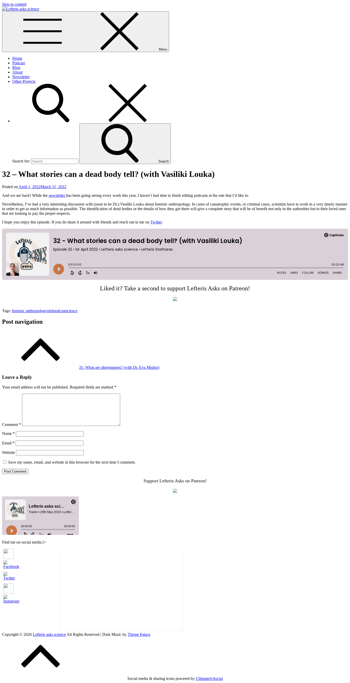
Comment (11, 424)
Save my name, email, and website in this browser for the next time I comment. (72, 462)
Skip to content (14, 4)
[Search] (89, 121)
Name (8, 433)
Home (17, 58)
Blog (16, 67)
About (17, 72)
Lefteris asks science (49, 634)
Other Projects (23, 81)
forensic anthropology (29, 311)
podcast (59, 311)
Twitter (156, 222)
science (71, 311)
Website (8, 452)
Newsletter (21, 77)
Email (8, 443)
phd (50, 311)
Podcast (18, 63)
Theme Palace (139, 634)
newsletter (57, 195)
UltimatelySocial (209, 678)
